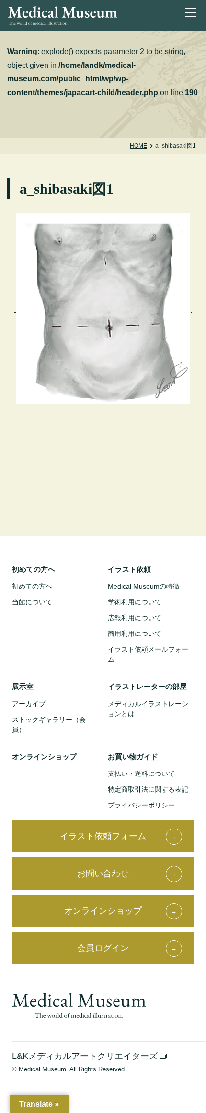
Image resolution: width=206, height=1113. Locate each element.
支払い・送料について (141, 773)
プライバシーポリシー (141, 805)
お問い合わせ (103, 873)
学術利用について (134, 602)
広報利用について (134, 618)
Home (138, 145)
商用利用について (134, 633)
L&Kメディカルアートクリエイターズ (86, 1056)
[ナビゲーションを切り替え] (192, 14)
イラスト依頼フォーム (103, 836)
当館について (32, 602)
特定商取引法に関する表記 (148, 789)
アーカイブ (29, 704)
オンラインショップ (44, 757)
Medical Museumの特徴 (144, 586)
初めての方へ (32, 586)
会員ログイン (103, 948)
